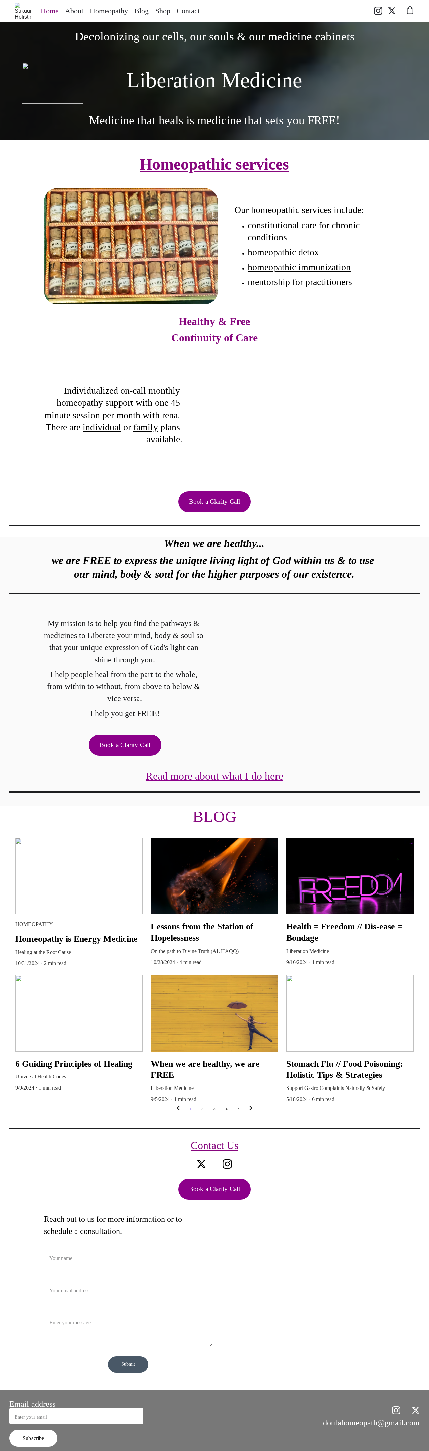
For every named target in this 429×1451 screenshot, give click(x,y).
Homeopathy (109, 11)
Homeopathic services (214, 164)
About (74, 11)
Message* (54, 1310)
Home (50, 11)
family (145, 427)
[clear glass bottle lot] (131, 246)
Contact (188, 11)
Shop (162, 11)
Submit (128, 1364)
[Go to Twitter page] (392, 11)
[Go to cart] (410, 11)
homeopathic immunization (299, 267)
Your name (55, 1246)
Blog (141, 11)
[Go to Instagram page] (381, 11)
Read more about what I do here (214, 776)
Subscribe (33, 1438)
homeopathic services (291, 210)
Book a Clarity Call (214, 501)
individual (102, 427)
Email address (32, 1404)
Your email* (57, 1278)
